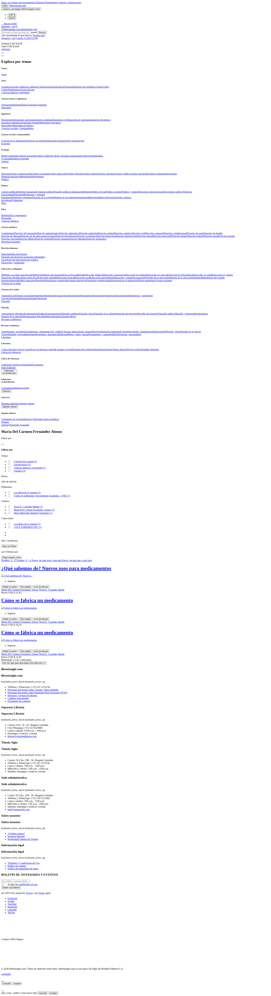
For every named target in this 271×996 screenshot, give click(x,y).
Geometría (41, 104)
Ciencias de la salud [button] (11, 283)
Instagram (12, 907)
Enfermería (35, 295)
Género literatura (106, 173)
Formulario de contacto (19, 701)
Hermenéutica (201, 313)
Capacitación (25, 275)
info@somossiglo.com (19, 809)
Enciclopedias (24, 364)
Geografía (24, 158)
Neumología (86, 295)
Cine (40, 87)
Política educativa (26, 280)
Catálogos (33, 87)
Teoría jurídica (31, 260)
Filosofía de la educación (157, 277)
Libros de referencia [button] (11, 352)
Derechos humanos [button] (10, 241)
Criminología (7, 233)
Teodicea (66, 316)
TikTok (11, 912)
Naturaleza (98, 156)
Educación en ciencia (156, 275)
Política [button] (5, 179)
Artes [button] (4, 74)
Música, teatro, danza (77, 334)
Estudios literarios (150, 349)
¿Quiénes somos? (16, 833)
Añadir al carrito (10, 587)
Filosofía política (61, 191)
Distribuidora (51, 2)
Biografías (6, 218)
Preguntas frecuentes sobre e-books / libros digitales (33, 689)
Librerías (6, 391)
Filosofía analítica (70, 313)
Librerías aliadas (26, 403)
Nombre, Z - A (24, 560)
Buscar (42, 32)
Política (12, 254)
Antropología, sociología (13, 331)
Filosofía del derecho (11, 257)
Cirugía (26, 295)
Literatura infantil (46, 349)
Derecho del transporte (25, 233)
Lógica (38, 316)
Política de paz (99, 191)
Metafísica (47, 316)
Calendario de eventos (12, 419)
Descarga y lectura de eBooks (22, 695)
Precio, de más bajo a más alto (47, 560)
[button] (9, 23)
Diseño (52, 87)
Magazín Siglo (30, 419)
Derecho (5, 173)
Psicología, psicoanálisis (129, 334)
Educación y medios (123, 277)
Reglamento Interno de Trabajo (23, 839)
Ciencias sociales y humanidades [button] (17, 128)
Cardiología (17, 295)
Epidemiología (48, 295)
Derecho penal (211, 236)
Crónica (20, 349)
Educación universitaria (101, 277)
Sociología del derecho (12, 260)
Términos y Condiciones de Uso (24, 863)
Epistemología (31, 313)
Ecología (124, 331)
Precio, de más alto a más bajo (77, 560)
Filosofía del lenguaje (147, 313)
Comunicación (74, 2)
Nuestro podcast (5, 423)
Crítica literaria (8, 349)
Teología (109, 197)
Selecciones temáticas (48, 419)
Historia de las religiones (66, 197)
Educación (159, 331)
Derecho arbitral (106, 233)
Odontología (120, 295)
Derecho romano (60, 239)
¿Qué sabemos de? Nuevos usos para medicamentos (56, 568)
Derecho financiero (105, 236)
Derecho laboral (145, 236)
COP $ (12, 15)
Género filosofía (75, 173)
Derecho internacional (126, 236)
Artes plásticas (21, 87)
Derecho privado (226, 236)
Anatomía (6, 295)
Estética (60, 87)
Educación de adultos (135, 275)
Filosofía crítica (86, 313)
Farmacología (62, 295)
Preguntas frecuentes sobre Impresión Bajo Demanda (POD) (37, 692)
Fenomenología (53, 313)
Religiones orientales (21, 197)
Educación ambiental (73, 275)
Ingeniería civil (60, 120)
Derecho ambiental (88, 233)
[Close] (2, 55)
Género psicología (139, 173)
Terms (41, 893)
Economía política (44, 191)
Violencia (187, 191)
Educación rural (82, 277)
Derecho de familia (213, 233)
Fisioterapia (74, 295)
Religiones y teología (34, 194)
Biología (17, 104)
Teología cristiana (122, 197)
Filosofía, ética (172, 331)
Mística (101, 197)
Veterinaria (41, 298)
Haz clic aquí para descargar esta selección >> (24, 663)
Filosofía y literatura (184, 313)
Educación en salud (202, 275)
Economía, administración (141, 331)
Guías (14, 364)
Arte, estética (56, 331)
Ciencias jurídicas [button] (10, 221)
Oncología (6, 298)
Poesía (15, 280)
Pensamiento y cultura (99, 334)
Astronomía (7, 104)
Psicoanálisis (7, 194)
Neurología (98, 295)
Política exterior (114, 191)
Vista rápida (25, 587)
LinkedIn (12, 909)
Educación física (29, 277)
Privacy (30, 893)
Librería (62, 2)
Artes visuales (86, 331)
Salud (108, 280)
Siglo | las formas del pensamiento (18, 2)
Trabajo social (34, 140)
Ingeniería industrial (31, 122)
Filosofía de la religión (105, 313)
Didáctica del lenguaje (52, 275)
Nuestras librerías (9, 403)
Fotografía (69, 87)
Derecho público (27, 239)
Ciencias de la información (14, 140)
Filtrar (9, 546)
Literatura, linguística (47, 334)
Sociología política (173, 191)
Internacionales (21, 388)
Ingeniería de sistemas (78, 120)
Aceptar (17, 983)
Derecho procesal (10, 239)
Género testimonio (157, 173)
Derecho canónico (123, 233)
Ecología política (43, 156)
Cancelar (7, 983)
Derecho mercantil (162, 236)
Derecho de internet (11, 236)
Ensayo (34, 349)
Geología (31, 104)
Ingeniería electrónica (100, 120)
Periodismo (38, 176)
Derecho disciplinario (66, 236)
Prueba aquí (39, 35)
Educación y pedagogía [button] (12, 262)
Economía (6, 158)
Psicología (19, 194)
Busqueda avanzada (19, 425)
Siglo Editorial (8, 367)
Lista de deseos (41, 587)
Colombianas (7, 388)
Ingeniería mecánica (51, 122)
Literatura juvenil (63, 349)
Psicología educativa (76, 280)
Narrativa (77, 349)
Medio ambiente (9, 156)
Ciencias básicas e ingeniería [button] (15, 92)
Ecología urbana (59, 156)
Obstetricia (109, 295)
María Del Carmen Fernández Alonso (34, 510)
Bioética (5, 215)
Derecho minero (179, 236)
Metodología (26, 176)
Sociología (171, 173)
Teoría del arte (27, 89)
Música (93, 87)
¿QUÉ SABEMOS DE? (28, 527)
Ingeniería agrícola (24, 120)
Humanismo (29, 316)
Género (5, 334)
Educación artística (93, 275)
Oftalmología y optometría (140, 295)
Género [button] (5, 161)
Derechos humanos (26, 191)
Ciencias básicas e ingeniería (29, 467)
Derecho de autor (195, 233)
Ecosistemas (73, 156)
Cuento (27, 349)
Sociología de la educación (124, 280)
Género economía (40, 173)
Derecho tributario (78, 239)
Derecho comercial (154, 233)
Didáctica (36, 275)
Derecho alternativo (69, 233)
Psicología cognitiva (56, 280)
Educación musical (65, 277)
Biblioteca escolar (10, 275)
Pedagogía (6, 280)
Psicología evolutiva (96, 280)
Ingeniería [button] (6, 107)
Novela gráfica (134, 349)
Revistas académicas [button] (11, 319)
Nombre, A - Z (8, 560)
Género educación (58, 173)
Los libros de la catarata (27, 492)
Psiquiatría (25, 298)
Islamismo (6, 197)
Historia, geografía (18, 334)
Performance (14, 89)
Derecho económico (86, 236)
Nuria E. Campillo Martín (28, 506)
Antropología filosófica (12, 313)
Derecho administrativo (48, 233)
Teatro (100, 87)
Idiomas (197, 277)
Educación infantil (47, 277)
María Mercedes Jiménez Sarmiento (33, 513)
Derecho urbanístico (96, 239)
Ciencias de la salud (25, 461)
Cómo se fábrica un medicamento (37, 632)
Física (24, 104)
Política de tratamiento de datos (23, 868)
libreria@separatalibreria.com (22, 736)
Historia (5, 176)
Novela (85, 349)
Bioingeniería (8, 120)
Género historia (90, 173)
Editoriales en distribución (9, 372)
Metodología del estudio (213, 277)
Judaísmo (83, 197)
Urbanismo (17, 200)
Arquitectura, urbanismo (38, 331)
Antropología (63, 140)
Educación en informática (179, 275)
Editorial (40, 2)
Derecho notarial (195, 236)
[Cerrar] (2, 981)
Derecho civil (138, 233)
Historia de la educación (181, 277)
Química (29, 125)
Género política (122, 173)
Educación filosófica (11, 277)
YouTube (12, 904)
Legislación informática (33, 257)
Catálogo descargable (18, 698)
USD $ (12, 18)
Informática (7, 125)
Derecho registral (43, 239)
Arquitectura (7, 87)
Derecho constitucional (175, 233)
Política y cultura (130, 191)
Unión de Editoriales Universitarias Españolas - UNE (42, 495)
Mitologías (93, 197)
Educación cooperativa (113, 275)
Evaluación (139, 277)
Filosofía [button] (5, 301)
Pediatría (16, 298)
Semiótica (57, 316)
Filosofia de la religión (43, 197)
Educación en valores (222, 275)
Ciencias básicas (71, 331)
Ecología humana (26, 156)
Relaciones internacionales (151, 191)
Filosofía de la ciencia (190, 331)
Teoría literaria (120, 349)
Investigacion (86, 156)
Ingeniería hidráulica (11, 122)
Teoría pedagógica (147, 280)
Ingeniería (32, 334)
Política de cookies (17, 866)
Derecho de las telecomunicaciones (38, 236)
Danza (46, 87)
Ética (73, 316)
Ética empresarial (17, 215)
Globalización (77, 191)
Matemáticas (19, 125)
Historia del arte (82, 87)
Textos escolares (164, 280)
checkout (5, 49)
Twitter (11, 901)
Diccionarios (37, 364)
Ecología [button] (5, 143)
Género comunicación (21, 173)
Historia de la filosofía (12, 316)
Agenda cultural (10, 406)
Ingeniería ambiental (43, 120)
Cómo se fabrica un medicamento (37, 600)
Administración (49, 140)
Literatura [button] (6, 337)
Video (106, 87)
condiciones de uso (28, 884)
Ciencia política (9, 191)
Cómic (4, 89)
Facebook (12, 898)
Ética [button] (3, 203)
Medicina (62, 334)
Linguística (14, 176)
